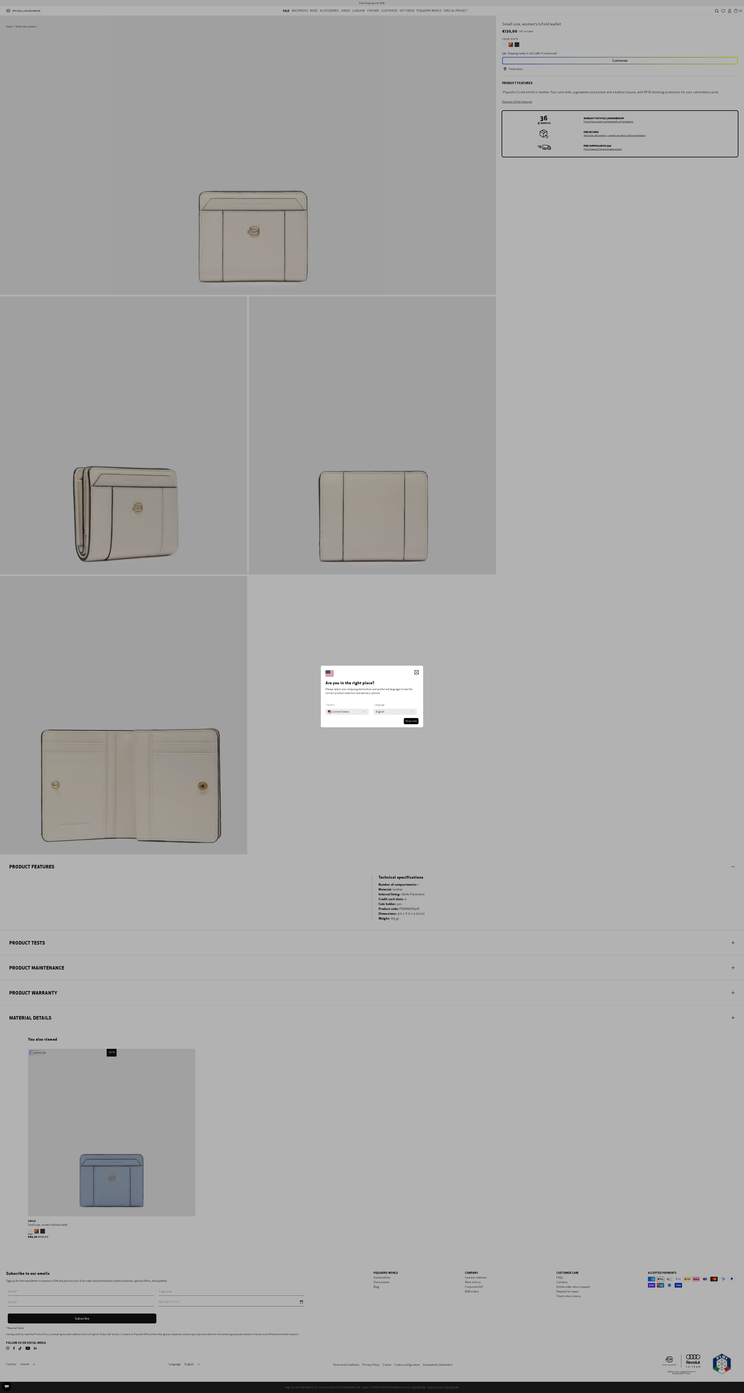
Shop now (411, 721)
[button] (416, 672)
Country (330, 704)
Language (379, 704)
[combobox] (338, 712)
